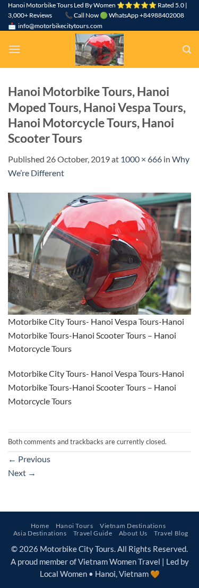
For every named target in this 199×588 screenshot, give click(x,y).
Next (22, 473)
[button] (14, 49)
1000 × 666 (141, 159)
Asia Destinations (40, 533)
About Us (133, 533)
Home (40, 526)
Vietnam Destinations (133, 526)
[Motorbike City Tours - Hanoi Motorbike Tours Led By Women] (99, 49)
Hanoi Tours (74, 526)
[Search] (187, 49)
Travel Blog (171, 533)
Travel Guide (92, 533)
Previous (29, 459)
